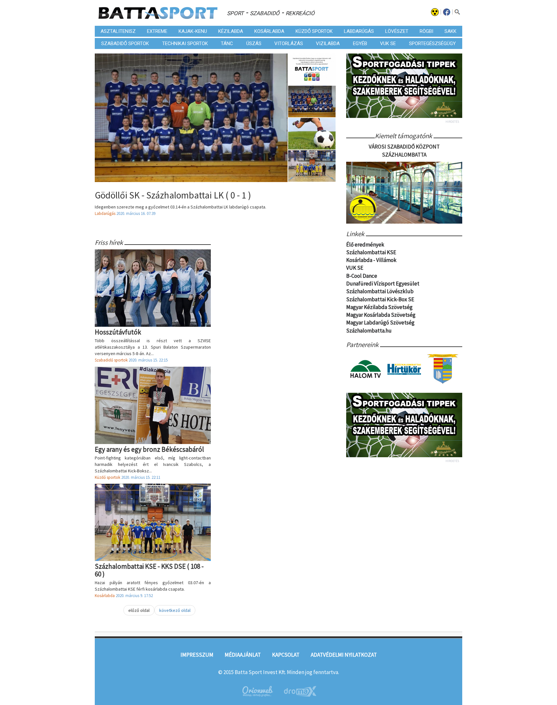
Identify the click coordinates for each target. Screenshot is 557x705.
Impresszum (197, 654)
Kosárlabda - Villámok (371, 260)
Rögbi (426, 31)
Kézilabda (230, 31)
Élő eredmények (365, 244)
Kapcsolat (285, 654)
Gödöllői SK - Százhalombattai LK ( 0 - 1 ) (173, 195)
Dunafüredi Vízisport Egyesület (382, 283)
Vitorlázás (288, 43)
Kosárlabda (269, 31)
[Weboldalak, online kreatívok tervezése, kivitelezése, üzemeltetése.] (257, 691)
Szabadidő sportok (125, 43)
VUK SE (388, 43)
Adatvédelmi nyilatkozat (344, 654)
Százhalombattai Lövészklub (380, 291)
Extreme (157, 31)
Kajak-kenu (193, 31)
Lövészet (396, 31)
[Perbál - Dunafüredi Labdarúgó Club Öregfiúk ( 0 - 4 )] (312, 134)
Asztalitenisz (118, 31)
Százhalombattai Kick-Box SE (380, 299)
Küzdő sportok (314, 31)
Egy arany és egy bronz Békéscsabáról (149, 449)
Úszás (253, 43)
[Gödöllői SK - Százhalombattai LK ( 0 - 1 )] (312, 101)
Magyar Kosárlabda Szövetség (380, 314)
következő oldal (175, 610)
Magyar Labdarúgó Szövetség (380, 322)
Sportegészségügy (432, 43)
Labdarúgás (359, 31)
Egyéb (360, 43)
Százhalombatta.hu (369, 330)
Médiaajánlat (243, 654)
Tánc (227, 43)
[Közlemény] (312, 69)
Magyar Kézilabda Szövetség (379, 307)
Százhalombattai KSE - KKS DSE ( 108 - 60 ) (149, 570)
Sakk (450, 31)
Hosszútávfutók (118, 332)
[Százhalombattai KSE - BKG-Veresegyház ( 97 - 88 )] (312, 166)
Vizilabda (328, 43)
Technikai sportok (185, 43)
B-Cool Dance (361, 275)
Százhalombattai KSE (371, 252)
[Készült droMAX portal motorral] (300, 691)
